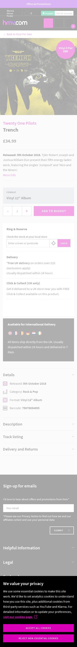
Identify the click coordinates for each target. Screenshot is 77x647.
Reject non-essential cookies (38, 638)
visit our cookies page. (18, 617)
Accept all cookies (38, 627)
